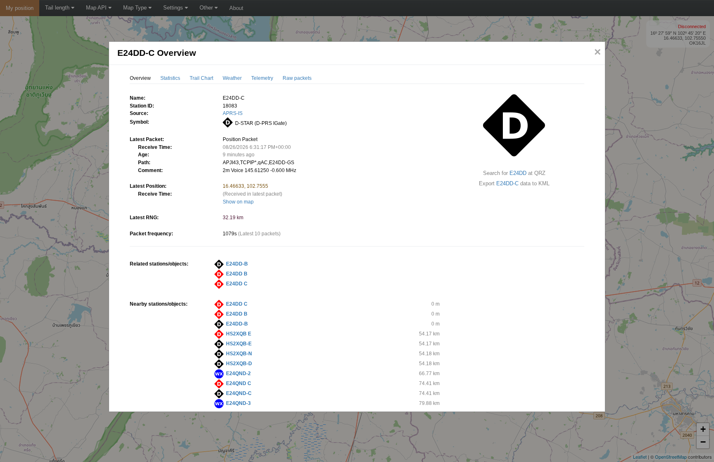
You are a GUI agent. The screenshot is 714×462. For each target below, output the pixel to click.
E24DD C (237, 284)
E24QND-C (239, 393)
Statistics (170, 78)
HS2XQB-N (239, 354)
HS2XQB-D (239, 363)
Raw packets (297, 78)
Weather (232, 78)
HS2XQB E (238, 334)
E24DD (517, 173)
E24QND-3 (238, 403)
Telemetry (262, 78)
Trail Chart (201, 78)
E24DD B (237, 274)
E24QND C (238, 383)
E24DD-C (507, 183)
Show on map (238, 202)
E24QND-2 (238, 373)
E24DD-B (237, 264)
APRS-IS (233, 113)
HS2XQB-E (239, 344)
